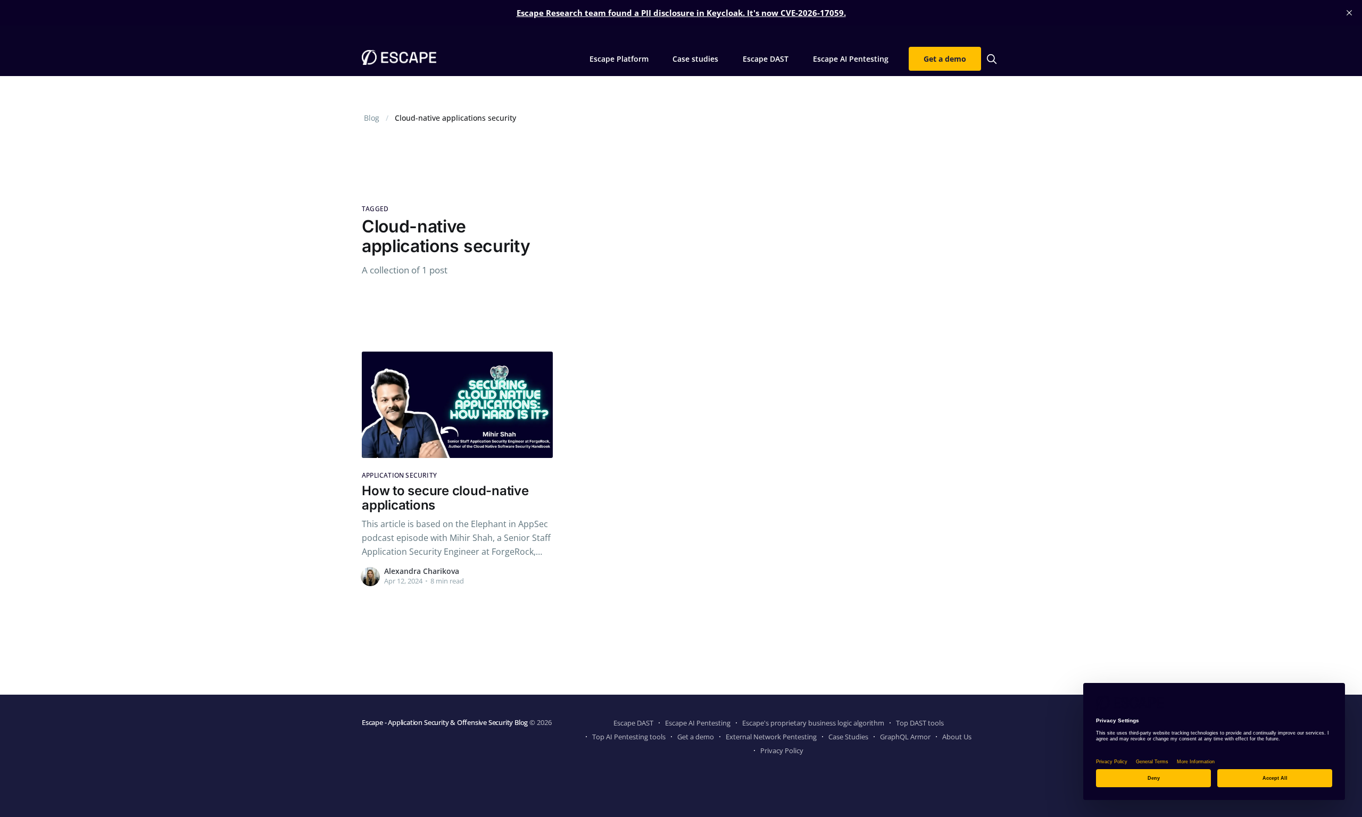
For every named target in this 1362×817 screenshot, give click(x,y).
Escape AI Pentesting (850, 59)
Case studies (695, 59)
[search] (991, 59)
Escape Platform (619, 59)
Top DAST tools (920, 723)
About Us (956, 736)
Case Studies (848, 736)
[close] (1349, 12)
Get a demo (945, 59)
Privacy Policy (781, 750)
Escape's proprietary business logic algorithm (813, 723)
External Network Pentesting (771, 736)
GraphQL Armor (905, 736)
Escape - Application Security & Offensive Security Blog (445, 722)
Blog (371, 118)
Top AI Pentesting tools (629, 736)
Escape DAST (765, 59)
